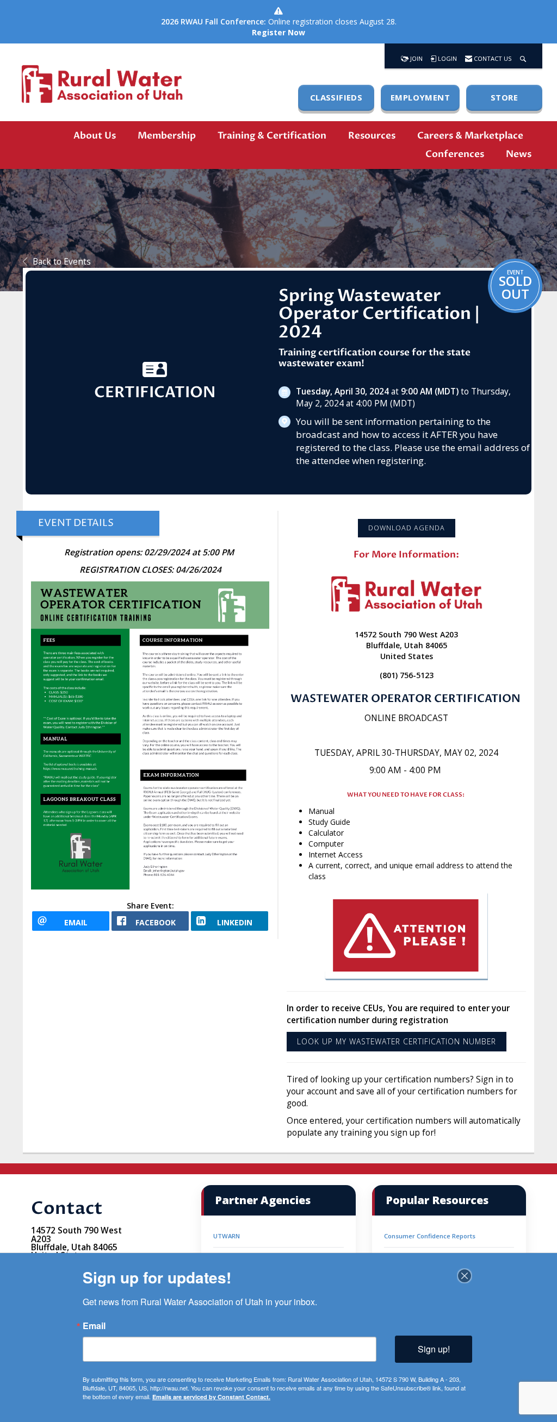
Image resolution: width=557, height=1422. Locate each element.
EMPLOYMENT (420, 97)
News (518, 154)
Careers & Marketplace (470, 135)
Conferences (454, 154)
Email (94, 1325)
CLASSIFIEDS (336, 97)
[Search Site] (523, 56)
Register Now (278, 32)
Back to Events (62, 261)
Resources (371, 135)
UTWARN (226, 1236)
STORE (504, 97)
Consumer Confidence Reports (429, 1236)
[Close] (464, 1275)
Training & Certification (272, 135)
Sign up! (434, 1349)
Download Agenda (406, 528)
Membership (167, 135)
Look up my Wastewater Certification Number (396, 1041)
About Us (94, 135)
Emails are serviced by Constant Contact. (211, 1397)
